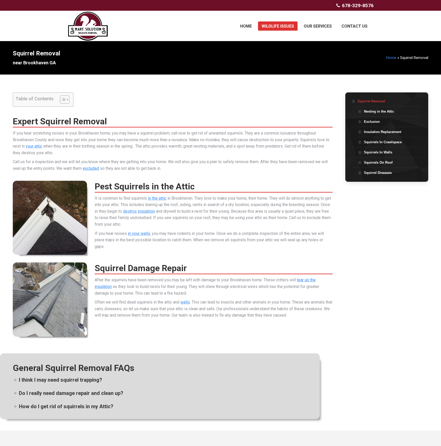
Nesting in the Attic (379, 111)
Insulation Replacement (382, 132)
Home (391, 57)
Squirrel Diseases (378, 173)
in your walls (139, 233)
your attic (34, 146)
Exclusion (372, 122)
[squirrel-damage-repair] (50, 299)
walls (185, 302)
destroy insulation (139, 211)
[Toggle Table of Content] (62, 99)
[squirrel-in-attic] (50, 218)
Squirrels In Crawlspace (383, 142)
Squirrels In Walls (378, 152)
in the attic (157, 198)
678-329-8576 (358, 5)
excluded (91, 168)
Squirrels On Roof (378, 162)
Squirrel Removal (371, 101)
